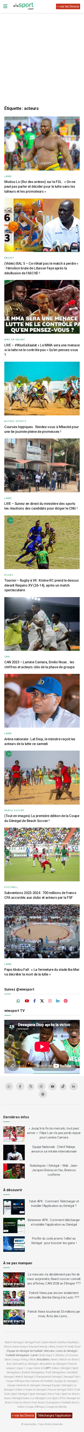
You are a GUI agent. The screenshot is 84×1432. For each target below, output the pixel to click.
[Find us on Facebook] (34, 1001)
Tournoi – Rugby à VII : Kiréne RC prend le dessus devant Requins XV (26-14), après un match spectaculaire (41, 585)
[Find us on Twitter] (42, 1001)
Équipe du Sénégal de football (24, 1350)
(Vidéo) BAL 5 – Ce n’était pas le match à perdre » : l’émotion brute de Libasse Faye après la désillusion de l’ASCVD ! (41, 268)
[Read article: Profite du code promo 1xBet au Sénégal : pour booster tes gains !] (14, 1244)
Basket (9, 258)
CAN (7, 657)
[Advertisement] (42, 56)
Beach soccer (14, 810)
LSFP (47, 1368)
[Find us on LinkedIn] (57, 1001)
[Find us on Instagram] (50, 1001)
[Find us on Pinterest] (65, 1001)
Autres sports (15, 421)
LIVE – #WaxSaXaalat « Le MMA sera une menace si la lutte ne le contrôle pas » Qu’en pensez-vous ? (42, 350)
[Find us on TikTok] (63, 1086)
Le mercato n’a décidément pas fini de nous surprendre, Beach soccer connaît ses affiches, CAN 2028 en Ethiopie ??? (54, 1278)
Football (11, 887)
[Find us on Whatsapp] (18, 1001)
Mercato (49, 1350)
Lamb (8, 176)
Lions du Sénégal (66, 1350)
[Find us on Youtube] (27, 1001)
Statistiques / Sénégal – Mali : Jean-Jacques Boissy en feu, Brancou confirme (54, 1170)
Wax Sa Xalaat (14, 339)
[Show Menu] (5, 6)
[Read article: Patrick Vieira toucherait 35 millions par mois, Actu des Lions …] (14, 1317)
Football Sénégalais (17, 1355)
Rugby (8, 575)
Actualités (43, 1359)
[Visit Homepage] (23, 6)
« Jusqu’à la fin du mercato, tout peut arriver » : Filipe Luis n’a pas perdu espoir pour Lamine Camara (54, 1132)
